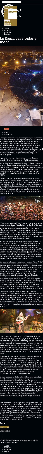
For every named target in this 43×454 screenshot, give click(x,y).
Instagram (7, 32)
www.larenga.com (11, 442)
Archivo (7, 25)
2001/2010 (12, 17)
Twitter (6, 28)
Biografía (8, 12)
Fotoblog (8, 23)
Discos (7, 20)
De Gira (11, 10)
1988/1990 (12, 13)
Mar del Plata (4, 427)
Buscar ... (7, 34)
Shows (6, 129)
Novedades (8, 8)
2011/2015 (12, 18)
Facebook (7, 30)
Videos (7, 22)
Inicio (7, 7)
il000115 (7, 132)
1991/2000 (12, 15)
